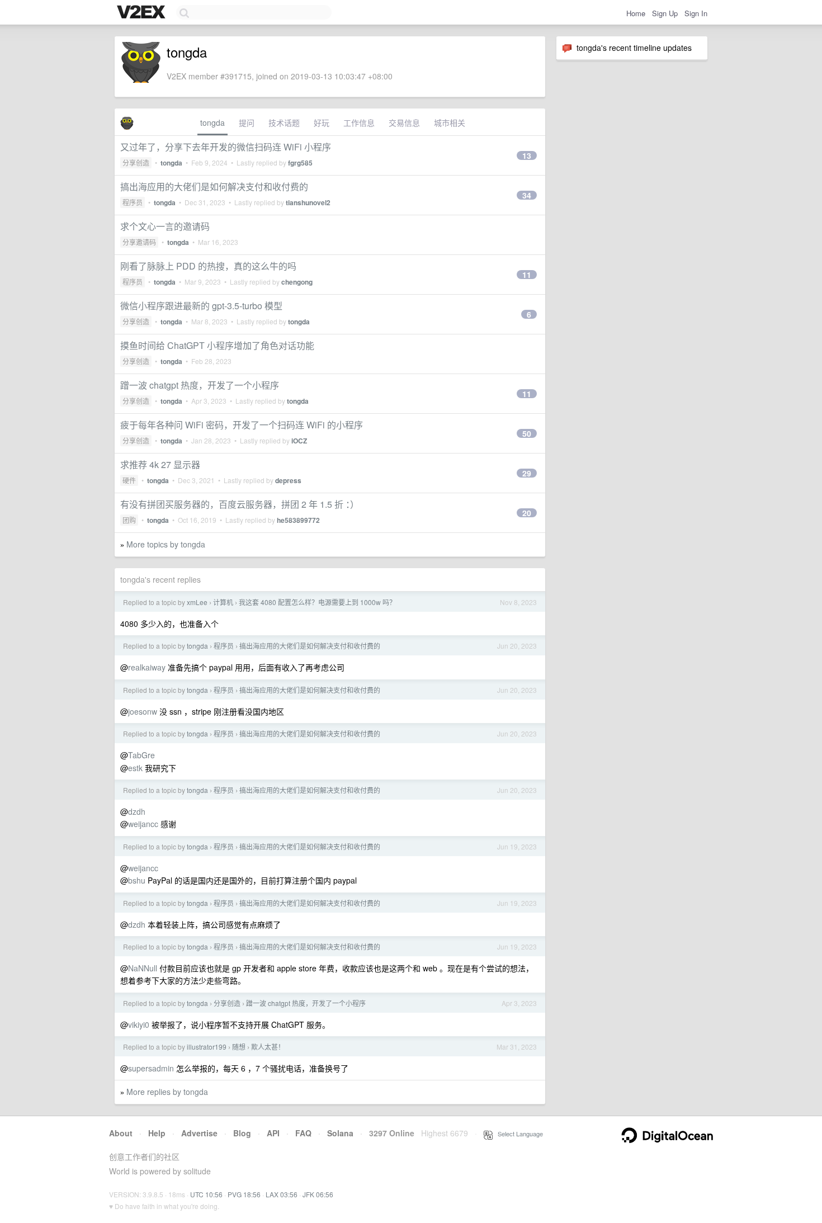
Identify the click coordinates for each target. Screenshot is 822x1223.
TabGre (141, 755)
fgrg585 (300, 163)
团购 (129, 520)
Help (157, 1133)
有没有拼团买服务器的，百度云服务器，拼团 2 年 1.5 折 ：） (239, 504)
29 (526, 473)
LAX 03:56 (281, 1194)
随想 (238, 1046)
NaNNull (142, 968)
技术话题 (284, 122)
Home (635, 13)
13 (526, 155)
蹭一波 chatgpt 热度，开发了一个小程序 (199, 385)
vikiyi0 (138, 1024)
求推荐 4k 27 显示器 (160, 464)
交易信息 (404, 122)
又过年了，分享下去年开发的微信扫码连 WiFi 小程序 (225, 146)
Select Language (518, 1133)
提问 (246, 122)
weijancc (143, 823)
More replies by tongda (167, 1091)
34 (526, 195)
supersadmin (151, 1068)
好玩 (321, 122)
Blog (242, 1133)
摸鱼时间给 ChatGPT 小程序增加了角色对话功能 (217, 345)
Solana (340, 1133)
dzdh (136, 811)
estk (135, 767)
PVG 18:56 (244, 1194)
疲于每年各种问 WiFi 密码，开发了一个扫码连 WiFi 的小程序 (241, 424)
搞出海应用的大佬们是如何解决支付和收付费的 (214, 186)
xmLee (197, 602)
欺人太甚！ (268, 1046)
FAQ (303, 1133)
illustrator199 (206, 1046)
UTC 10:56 (206, 1194)
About (121, 1133)
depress (288, 480)
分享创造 (135, 162)
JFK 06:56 (318, 1194)
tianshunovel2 (308, 202)
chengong (297, 282)
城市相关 (449, 122)
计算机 (223, 602)
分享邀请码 (139, 242)
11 (526, 274)
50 (526, 433)
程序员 (132, 202)
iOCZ (299, 441)
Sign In (695, 13)
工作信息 (359, 122)
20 (526, 512)
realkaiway (147, 667)
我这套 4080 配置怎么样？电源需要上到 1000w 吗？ (317, 602)
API (273, 1133)
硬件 (129, 480)
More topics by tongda (165, 544)
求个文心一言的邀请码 (165, 226)
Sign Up (665, 13)
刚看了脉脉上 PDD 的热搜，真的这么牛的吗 (208, 265)
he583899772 (298, 520)
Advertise (199, 1133)
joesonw (142, 711)
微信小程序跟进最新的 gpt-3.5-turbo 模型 (201, 305)
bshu (136, 880)
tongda (212, 122)
